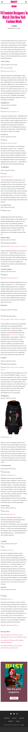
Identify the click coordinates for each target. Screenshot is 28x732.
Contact (14, 718)
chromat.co (10, 176)
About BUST (7, 718)
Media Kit (10, 721)
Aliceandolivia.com (11, 71)
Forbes (22, 88)
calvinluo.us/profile (12, 143)
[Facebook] (11, 713)
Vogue (7, 564)
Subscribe (21, 718)
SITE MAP (22, 724)
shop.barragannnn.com (13, 111)
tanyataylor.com (11, 514)
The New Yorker (13, 334)
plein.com (9, 437)
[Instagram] (17, 713)
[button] (2, 2)
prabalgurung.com (11, 475)
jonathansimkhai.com (12, 278)
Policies (18, 721)
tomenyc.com (10, 550)
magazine (22, 375)
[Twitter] (14, 713)
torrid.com (9, 599)
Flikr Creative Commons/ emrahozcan (17, 246)
